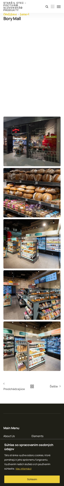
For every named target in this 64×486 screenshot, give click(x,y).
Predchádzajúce (14, 389)
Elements (37, 436)
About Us (9, 436)
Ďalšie (54, 386)
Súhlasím (32, 479)
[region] (32, 463)
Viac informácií (23, 468)
